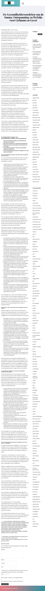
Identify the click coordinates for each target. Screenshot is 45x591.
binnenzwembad (36, 259)
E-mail (3, 563)
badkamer (35, 241)
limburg (34, 359)
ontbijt (34, 380)
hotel (34, 325)
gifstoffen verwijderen (22, 525)
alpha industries (36, 210)
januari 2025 (35, 144)
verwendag (35, 489)
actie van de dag (36, 205)
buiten (34, 264)
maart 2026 (35, 110)
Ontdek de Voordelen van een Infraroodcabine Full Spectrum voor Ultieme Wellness (37, 60)
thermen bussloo (36, 472)
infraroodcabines (36, 339)
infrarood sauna (36, 333)
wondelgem (35, 511)
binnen (34, 256)
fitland (34, 310)
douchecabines (36, 293)
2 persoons (35, 193)
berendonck (35, 251)
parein (34, 382)
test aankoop (36, 460)
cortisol (13, 524)
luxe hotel (35, 361)
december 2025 (36, 117)
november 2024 (36, 149)
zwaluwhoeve (36, 524)
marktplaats (35, 369)
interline (34, 341)
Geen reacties (14, 30)
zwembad (35, 526)
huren (34, 330)
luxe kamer (35, 364)
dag (33, 276)
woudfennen (35, 516)
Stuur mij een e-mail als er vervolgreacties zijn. (11, 577)
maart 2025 (35, 139)
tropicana (35, 477)
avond (34, 234)
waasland (35, 494)
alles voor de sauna (37, 208)
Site (2, 567)
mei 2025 (35, 135)
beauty (34, 244)
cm (33, 271)
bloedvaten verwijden (6, 524)
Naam (3, 559)
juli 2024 (34, 159)
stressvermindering (5, 531)
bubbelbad (35, 261)
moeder (34, 374)
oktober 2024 (36, 152)
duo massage (36, 303)
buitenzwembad (36, 266)
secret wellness (36, 446)
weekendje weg (36, 496)
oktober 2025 (36, 122)
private (34, 392)
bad (33, 236)
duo (33, 301)
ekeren (34, 305)
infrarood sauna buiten (36, 336)
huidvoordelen (4, 527)
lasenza (34, 354)
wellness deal (36, 504)
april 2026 (35, 107)
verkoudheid (35, 487)
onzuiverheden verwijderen (20, 527)
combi (34, 273)
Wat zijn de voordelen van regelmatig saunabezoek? (15, 143)
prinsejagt (35, 390)
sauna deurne (36, 426)
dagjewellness (36, 278)
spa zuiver (35, 451)
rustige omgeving (12, 528)
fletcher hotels (36, 313)
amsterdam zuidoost (37, 229)
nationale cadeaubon (35, 377)
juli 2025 (34, 130)
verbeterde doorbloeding (16, 531)
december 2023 (36, 176)
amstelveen (35, 217)
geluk (6, 525)
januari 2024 (35, 174)
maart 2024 (35, 169)
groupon (35, 318)
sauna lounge (36, 433)
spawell (34, 453)
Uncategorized (36, 482)
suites (34, 458)
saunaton (35, 443)
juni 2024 (35, 162)
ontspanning (11, 527)
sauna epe (35, 428)
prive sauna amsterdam (35, 398)
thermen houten (36, 474)
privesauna (35, 404)
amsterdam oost (36, 222)
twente (34, 479)
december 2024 (36, 147)
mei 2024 (35, 164)
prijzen (34, 387)
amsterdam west (37, 227)
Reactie (3, 549)
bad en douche (36, 239)
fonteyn (34, 315)
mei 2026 (35, 105)
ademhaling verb (17, 521)
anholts (34, 231)
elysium (34, 308)
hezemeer (35, 323)
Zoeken (35, 31)
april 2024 (35, 167)
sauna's (34, 441)
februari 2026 (36, 112)
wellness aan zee (36, 501)
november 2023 (36, 179)
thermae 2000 (36, 465)
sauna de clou (36, 423)
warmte (8, 532)
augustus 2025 (36, 127)
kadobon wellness (37, 346)
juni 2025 (35, 132)
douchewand (36, 296)
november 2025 (36, 120)
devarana (35, 286)
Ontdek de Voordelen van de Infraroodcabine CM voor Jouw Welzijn (37, 75)
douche (34, 288)
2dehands (35, 195)
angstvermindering (17, 522)
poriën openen (4, 528)
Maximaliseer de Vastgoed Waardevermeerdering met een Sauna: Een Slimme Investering (14, 537)
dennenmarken (36, 283)
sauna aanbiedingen (37, 416)
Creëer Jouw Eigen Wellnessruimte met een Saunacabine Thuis (37, 47)
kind (33, 349)
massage (35, 371)
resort (34, 409)
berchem (35, 249)
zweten (15, 532)
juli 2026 (34, 100)
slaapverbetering (16, 529)
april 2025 (35, 137)
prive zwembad (36, 401)
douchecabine (36, 291)
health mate (35, 320)
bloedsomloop (25, 522)
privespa (35, 406)
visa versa (35, 492)
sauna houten (36, 431)
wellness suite (36, 506)
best (34, 254)
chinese (34, 268)
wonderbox (35, 514)
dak (33, 281)
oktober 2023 (36, 181)
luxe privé (35, 366)
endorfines (17, 524)
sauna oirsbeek (36, 438)
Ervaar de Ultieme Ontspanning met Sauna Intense (37, 53)
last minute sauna (37, 356)
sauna (18, 528)
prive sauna (35, 395)
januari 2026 (35, 115)
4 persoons (35, 198)
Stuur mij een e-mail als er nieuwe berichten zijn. (12, 581)
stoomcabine (36, 456)
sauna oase (35, 436)
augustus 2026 (36, 98)
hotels (34, 328)
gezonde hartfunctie (12, 525)
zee (33, 519)
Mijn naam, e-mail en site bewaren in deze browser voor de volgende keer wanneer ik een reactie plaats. (14, 571)
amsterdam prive (37, 224)
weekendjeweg (36, 499)
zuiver (34, 521)
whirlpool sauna (36, 509)
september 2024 (36, 154)
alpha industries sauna (36, 213)
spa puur (35, 448)
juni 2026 (35, 102)
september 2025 (36, 125)
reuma (34, 411)
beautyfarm (35, 246)
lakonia (34, 351)
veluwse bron (36, 484)
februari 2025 (36, 142)
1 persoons (35, 191)
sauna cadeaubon (37, 421)
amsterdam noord (37, 219)
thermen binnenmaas (35, 468)
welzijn (11, 532)
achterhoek (35, 203)
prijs (33, 385)
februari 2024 (36, 172)
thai (33, 463)
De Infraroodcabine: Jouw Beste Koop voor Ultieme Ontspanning (37, 68)
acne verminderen (8, 521)
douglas (34, 298)
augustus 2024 (36, 157)
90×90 (34, 200)
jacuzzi (34, 344)
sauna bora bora (36, 419)
